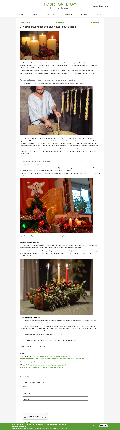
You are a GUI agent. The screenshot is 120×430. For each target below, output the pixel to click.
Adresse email (27, 393)
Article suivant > (95, 22)
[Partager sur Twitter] (20, 377)
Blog (21, 14)
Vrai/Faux (84, 14)
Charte (98, 14)
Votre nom (26, 387)
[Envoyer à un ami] (28, 377)
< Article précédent (25, 22)
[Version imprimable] (25, 377)
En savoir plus (63, 428)
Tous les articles (59, 22)
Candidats (34, 14)
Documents (68, 14)
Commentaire (27, 399)
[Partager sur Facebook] (23, 377)
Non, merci (103, 425)
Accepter (95, 426)
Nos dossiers (51, 14)
